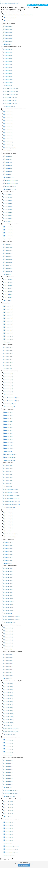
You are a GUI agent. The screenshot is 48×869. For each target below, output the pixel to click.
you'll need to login (29, 863)
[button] (4, 3)
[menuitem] (0, 1)
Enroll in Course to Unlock (24, 865)
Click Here (44, 5)
